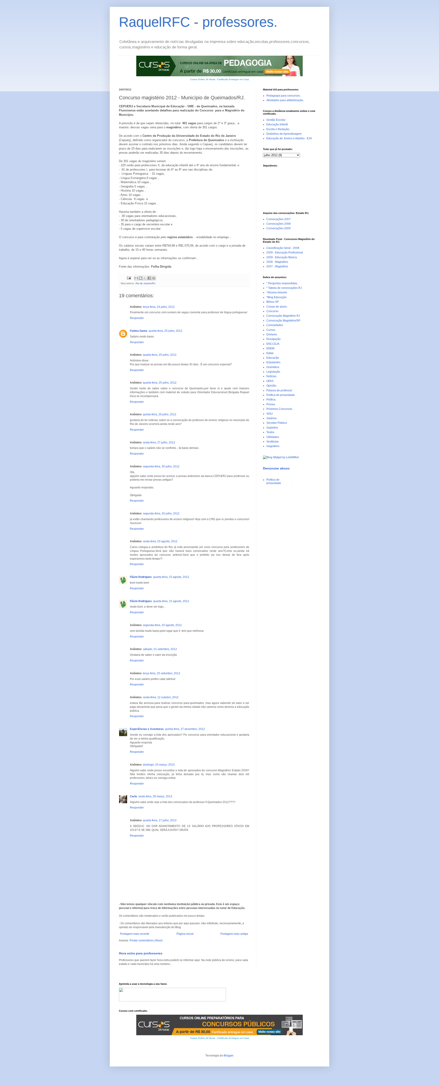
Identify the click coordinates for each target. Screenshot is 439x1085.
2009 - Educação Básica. (281, 257)
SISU (269, 413)
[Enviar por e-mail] (136, 278)
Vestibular (272, 441)
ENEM (270, 348)
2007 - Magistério (277, 266)
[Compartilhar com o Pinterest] (153, 278)
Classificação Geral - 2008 (282, 248)
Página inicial (185, 933)
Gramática (272, 367)
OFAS (269, 381)
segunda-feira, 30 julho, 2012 (161, 466)
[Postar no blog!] (140, 278)
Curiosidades (274, 325)
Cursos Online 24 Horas (202, 79)
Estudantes (273, 362)
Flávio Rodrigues (141, 577)
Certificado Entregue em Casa (233, 79)
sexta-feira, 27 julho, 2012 (159, 442)
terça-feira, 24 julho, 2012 (159, 306)
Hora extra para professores (140, 953)
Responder (137, 318)
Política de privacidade (273, 481)
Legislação (273, 371)
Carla (133, 796)
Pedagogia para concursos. (283, 95)
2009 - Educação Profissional (284, 252)
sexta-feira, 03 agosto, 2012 (160, 541)
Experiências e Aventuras (147, 729)
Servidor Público (276, 422)
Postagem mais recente (134, 933)
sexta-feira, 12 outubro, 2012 (161, 697)
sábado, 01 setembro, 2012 (160, 649)
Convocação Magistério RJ (283, 315)
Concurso (272, 311)
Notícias (271, 376)
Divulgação (273, 339)
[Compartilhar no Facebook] (149, 278)
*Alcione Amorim (276, 292)
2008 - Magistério (277, 261)
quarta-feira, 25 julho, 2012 (165, 330)
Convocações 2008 (278, 223)
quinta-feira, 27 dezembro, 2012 (185, 729)
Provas (270, 404)
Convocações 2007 (278, 219)
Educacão (272, 357)
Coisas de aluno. (276, 306)
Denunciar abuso (276, 468)
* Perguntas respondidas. (282, 283)
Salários (271, 418)
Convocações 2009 (278, 228)
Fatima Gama (138, 330)
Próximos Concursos (279, 409)
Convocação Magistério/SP (283, 320)
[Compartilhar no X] (145, 278)
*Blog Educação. (276, 297)
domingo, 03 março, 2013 (159, 764)
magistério (272, 446)
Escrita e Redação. (278, 129)
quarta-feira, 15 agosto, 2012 (171, 577)
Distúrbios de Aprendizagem (284, 133)
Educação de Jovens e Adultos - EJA (289, 138)
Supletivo (272, 427)
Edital (269, 353)
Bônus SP (272, 301)
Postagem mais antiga (234, 933)
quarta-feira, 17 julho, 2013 (160, 820)
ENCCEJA (272, 343)
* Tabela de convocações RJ (284, 288)
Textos (270, 432)
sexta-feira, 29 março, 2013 (155, 796)
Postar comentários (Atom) (146, 940)
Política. (271, 399)
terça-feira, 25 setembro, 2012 (161, 673)
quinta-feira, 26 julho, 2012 (159, 414)
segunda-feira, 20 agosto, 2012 (162, 625)
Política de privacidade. (280, 395)
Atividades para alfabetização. (285, 100)
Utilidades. (273, 437)
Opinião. (271, 385)
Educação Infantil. (277, 124)
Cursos (270, 330)
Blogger (228, 1055)
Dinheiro (271, 334)
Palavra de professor (279, 390)
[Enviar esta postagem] (129, 278)
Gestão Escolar (275, 119)
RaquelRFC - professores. (198, 22)
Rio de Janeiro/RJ (145, 283)
